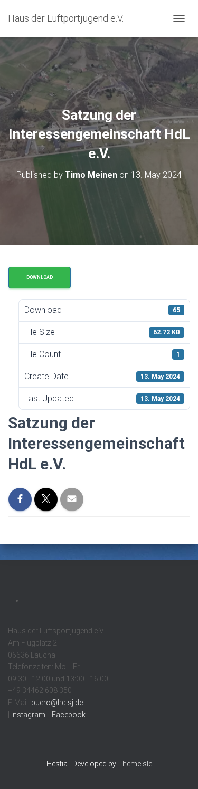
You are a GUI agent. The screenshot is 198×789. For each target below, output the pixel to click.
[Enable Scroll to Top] (177, 768)
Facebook (68, 714)
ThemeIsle (135, 763)
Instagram (27, 714)
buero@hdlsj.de (57, 702)
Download (39, 277)
